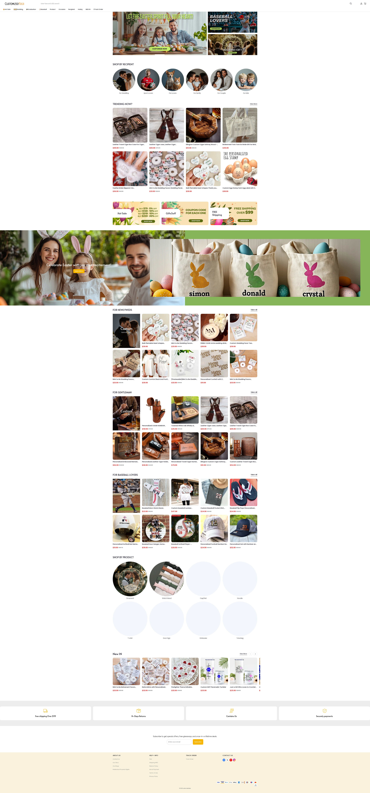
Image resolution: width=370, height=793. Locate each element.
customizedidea (187, 788)
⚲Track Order (98, 9)
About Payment (154, 769)
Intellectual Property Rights (121, 769)
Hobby (80, 9)
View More (253, 104)
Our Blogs (116, 766)
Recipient (71, 9)
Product (53, 9)
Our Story (116, 762)
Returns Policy (153, 766)
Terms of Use (153, 773)
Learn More (79, 271)
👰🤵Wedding (18, 9)
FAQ (150, 759)
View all (254, 310)
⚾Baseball (43, 9)
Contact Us (116, 759)
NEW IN (88, 9)
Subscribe (198, 742)
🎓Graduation (31, 9)
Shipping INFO (153, 762)
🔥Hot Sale (6, 9)
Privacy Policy (153, 776)
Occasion (62, 9)
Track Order (189, 759)
